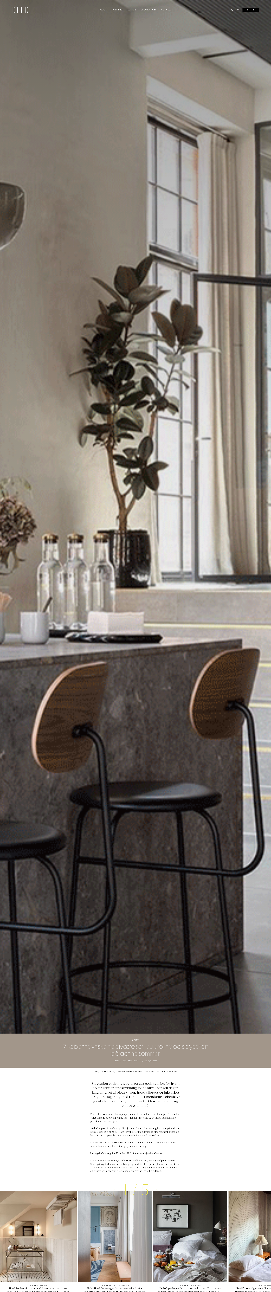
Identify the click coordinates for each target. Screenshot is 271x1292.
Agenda (166, 10)
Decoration (148, 10)
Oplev (135, 1040)
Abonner (251, 10)
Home (95, 1072)
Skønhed (117, 10)
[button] (157, 1190)
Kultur (132, 10)
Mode (103, 10)
